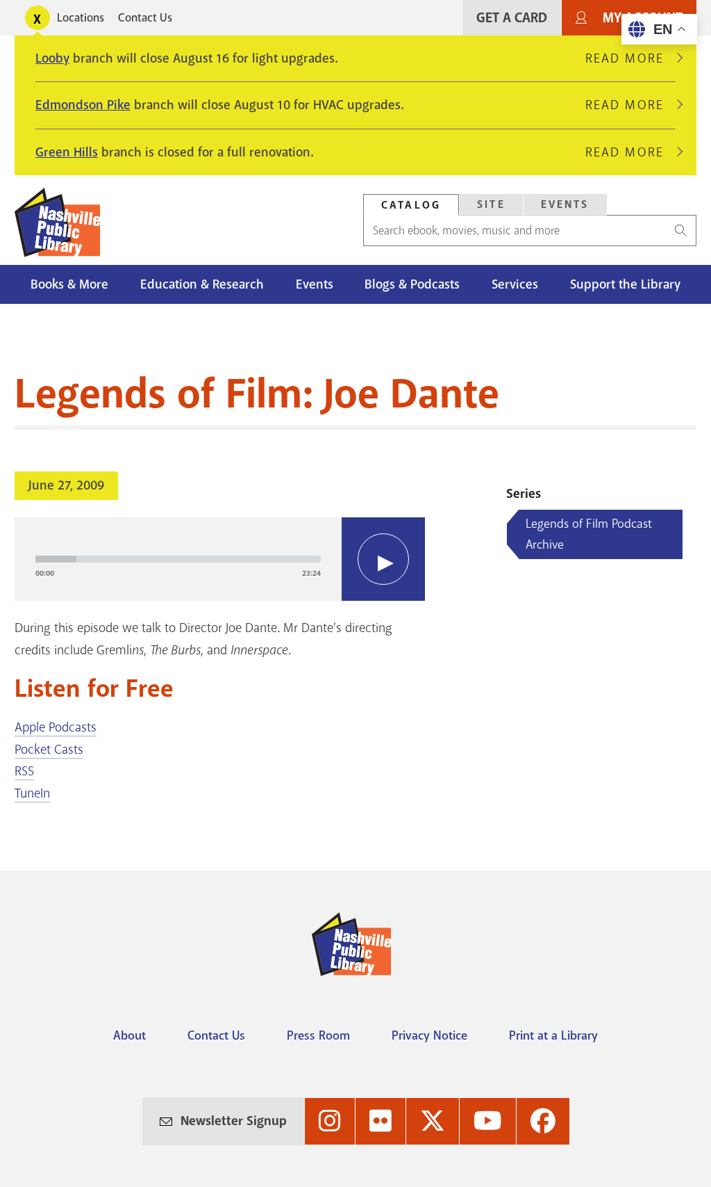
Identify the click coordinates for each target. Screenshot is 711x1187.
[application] (220, 559)
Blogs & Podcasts (412, 284)
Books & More (69, 284)
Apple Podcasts (56, 727)
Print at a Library (553, 1035)
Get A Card (511, 17)
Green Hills (66, 152)
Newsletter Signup (234, 1121)
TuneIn (32, 793)
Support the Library (625, 284)
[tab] (411, 205)
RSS (24, 771)
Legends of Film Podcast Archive (589, 534)
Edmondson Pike (83, 105)
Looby (52, 58)
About (129, 1035)
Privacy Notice (429, 1035)
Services (515, 284)
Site (491, 204)
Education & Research (202, 284)
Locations (80, 17)
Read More (630, 58)
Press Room (318, 1035)
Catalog (411, 205)
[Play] (383, 559)
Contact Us (145, 17)
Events (565, 204)
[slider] (178, 559)
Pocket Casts (49, 749)
